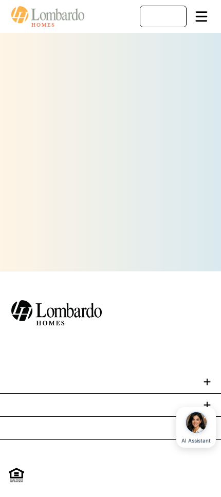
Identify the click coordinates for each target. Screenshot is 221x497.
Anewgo (120, 480)
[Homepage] (48, 16)
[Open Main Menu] (201, 16)
